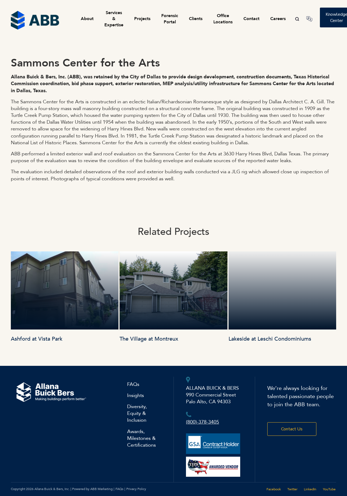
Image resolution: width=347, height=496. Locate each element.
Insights (135, 395)
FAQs (133, 384)
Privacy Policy (136, 489)
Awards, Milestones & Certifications (141, 438)
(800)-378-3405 (202, 422)
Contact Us (292, 429)
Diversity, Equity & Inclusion (137, 413)
